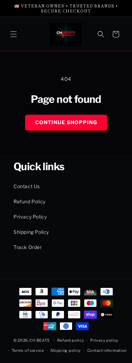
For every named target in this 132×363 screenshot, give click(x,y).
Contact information (107, 350)
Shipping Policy (31, 232)
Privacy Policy (30, 217)
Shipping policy (65, 350)
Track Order (28, 247)
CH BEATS (39, 340)
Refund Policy (30, 201)
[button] (13, 34)
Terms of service (28, 350)
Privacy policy (104, 340)
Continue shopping (66, 122)
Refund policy (70, 340)
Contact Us (27, 186)
